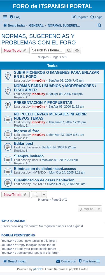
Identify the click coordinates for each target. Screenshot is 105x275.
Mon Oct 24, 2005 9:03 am (67, 184)
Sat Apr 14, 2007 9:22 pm (59, 147)
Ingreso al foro (26, 131)
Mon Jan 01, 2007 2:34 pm (60, 160)
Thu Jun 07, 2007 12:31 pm (67, 122)
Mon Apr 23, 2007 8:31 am (66, 134)
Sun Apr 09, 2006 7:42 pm (65, 80)
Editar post (23, 143)
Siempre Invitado (29, 156)
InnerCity (38, 80)
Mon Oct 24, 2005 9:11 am (67, 172)
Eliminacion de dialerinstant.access (45, 169)
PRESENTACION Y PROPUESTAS (43, 103)
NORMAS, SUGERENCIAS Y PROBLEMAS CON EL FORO (38, 39)
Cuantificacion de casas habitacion (44, 180)
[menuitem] (14, 17)
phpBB (37, 269)
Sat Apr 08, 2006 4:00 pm (65, 94)
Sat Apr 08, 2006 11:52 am (66, 106)
